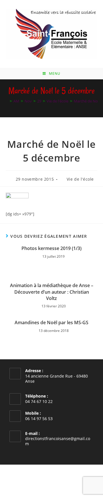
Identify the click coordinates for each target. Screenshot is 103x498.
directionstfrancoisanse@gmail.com (57, 441)
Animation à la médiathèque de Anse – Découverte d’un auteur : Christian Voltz (51, 291)
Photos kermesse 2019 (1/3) (51, 248)
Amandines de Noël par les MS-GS (51, 322)
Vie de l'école (80, 179)
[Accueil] (6, 101)
